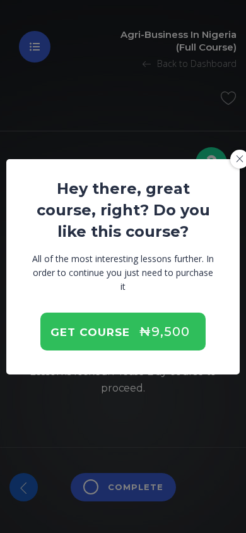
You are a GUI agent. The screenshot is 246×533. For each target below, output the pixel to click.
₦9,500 (164, 331)
